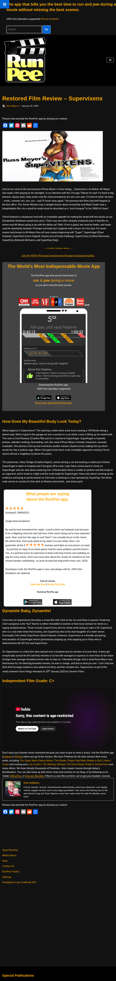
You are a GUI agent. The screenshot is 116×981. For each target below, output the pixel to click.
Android (54, 19)
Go (46, 29)
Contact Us (8, 866)
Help (4, 861)
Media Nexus (9, 855)
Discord (29, 776)
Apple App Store (38, 584)
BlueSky (39, 776)
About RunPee (10, 850)
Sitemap (6, 877)
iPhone (44, 19)
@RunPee (15, 776)
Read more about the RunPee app (53, 403)
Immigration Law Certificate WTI (19, 882)
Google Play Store (56, 584)
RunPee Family (10, 871)
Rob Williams (12, 106)
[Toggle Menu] (4, 4)
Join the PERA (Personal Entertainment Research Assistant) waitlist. (58, 255)
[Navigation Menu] (110, 59)
